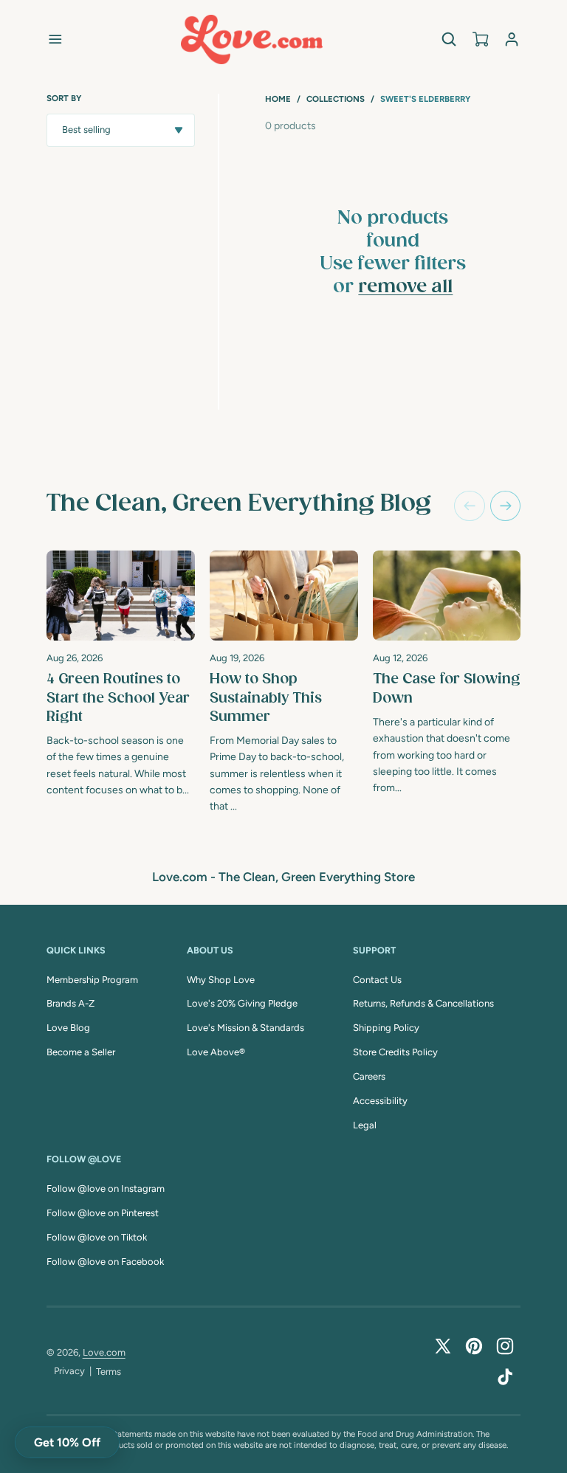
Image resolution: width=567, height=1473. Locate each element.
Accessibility (380, 1100)
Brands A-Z (70, 1003)
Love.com (104, 1352)
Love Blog (68, 1027)
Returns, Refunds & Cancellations (423, 1003)
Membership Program (92, 979)
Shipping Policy (386, 1027)
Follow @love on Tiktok (97, 1237)
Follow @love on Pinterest (103, 1212)
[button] (55, 39)
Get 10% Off (67, 1442)
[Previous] (469, 506)
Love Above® (216, 1052)
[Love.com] (252, 39)
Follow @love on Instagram (106, 1188)
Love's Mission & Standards (245, 1027)
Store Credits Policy (395, 1052)
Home (278, 99)
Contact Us (377, 979)
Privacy (69, 1370)
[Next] (505, 506)
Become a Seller (81, 1052)
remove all (405, 287)
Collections (335, 99)
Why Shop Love (221, 979)
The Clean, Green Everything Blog (239, 503)
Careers (369, 1076)
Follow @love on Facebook (105, 1261)
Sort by (64, 98)
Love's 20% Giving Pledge (242, 1003)
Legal (365, 1125)
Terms (108, 1371)
